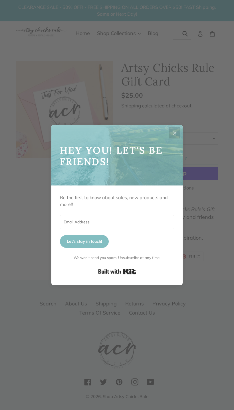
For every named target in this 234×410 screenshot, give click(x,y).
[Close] (174, 132)
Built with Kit (117, 271)
